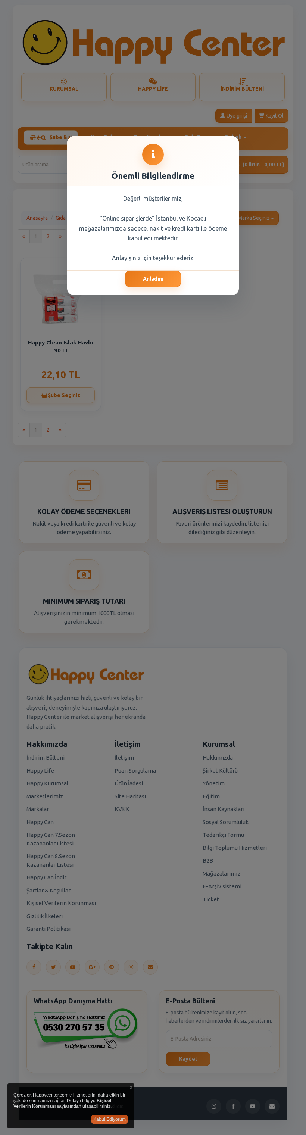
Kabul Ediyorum (109, 1119)
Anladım (153, 279)
